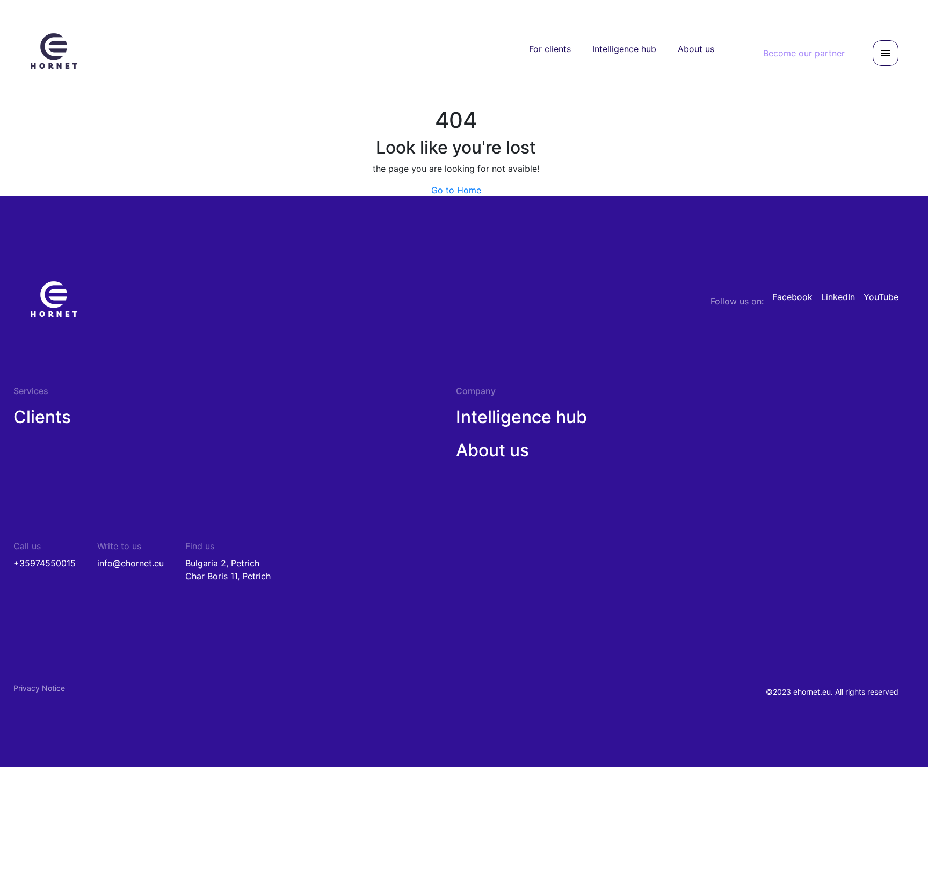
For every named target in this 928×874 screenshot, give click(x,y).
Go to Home (456, 190)
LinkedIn (838, 297)
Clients (42, 416)
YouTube (881, 297)
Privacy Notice (39, 688)
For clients (550, 48)
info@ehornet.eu (130, 563)
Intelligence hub (624, 48)
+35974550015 (44, 563)
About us (696, 48)
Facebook (792, 297)
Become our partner (804, 53)
